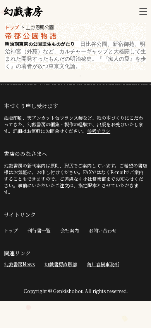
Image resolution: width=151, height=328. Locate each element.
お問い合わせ (103, 230)
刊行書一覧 (39, 230)
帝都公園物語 (31, 35)
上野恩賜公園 (40, 27)
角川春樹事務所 (103, 264)
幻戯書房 (23, 11)
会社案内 (69, 230)
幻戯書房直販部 (61, 264)
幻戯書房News (19, 264)
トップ (12, 27)
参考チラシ (98, 130)
